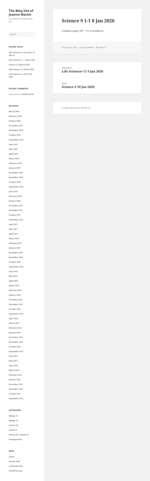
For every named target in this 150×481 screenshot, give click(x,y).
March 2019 (14, 158)
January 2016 (15, 295)
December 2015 (16, 299)
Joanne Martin (87, 47)
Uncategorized (15, 439)
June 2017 (13, 224)
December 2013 (16, 337)
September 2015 (16, 313)
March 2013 (14, 370)
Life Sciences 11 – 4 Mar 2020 (22, 60)
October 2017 (15, 215)
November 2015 (16, 304)
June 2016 (13, 271)
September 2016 (16, 266)
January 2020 (15, 121)
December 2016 (16, 252)
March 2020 (14, 111)
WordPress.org (15, 470)
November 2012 (16, 389)
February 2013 (15, 375)
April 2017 (13, 234)
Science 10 (13, 425)
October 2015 (15, 309)
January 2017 (15, 248)
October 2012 (15, 393)
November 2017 (16, 210)
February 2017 (15, 243)
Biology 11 (13, 416)
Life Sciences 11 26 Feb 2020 (21, 69)
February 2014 (15, 328)
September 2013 (16, 351)
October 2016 (15, 262)
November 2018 (16, 177)
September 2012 (16, 398)
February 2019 (15, 163)
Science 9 (13, 430)
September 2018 (16, 186)
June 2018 (13, 191)
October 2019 (15, 135)
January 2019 (15, 168)
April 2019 (13, 154)
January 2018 (15, 201)
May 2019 (13, 149)
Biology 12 (13, 420)
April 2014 (13, 318)
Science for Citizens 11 (19, 434)
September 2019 (16, 139)
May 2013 (13, 361)
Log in (11, 456)
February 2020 (15, 116)
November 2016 (16, 257)
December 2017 (16, 205)
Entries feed (14, 461)
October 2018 (15, 182)
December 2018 (16, 172)
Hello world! (28, 94)
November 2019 (16, 130)
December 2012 (16, 384)
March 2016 (14, 285)
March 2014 (14, 323)
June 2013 (13, 356)
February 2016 (15, 290)
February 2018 (15, 196)
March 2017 (14, 238)
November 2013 (16, 342)
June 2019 (13, 144)
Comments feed (16, 466)
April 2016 (13, 281)
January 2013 (15, 379)
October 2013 (15, 346)
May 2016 (13, 276)
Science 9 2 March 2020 (19, 64)
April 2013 (13, 365)
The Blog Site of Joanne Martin (21, 12)
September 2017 (16, 219)
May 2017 (13, 229)
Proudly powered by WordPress (76, 108)
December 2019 (16, 125)
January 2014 (15, 332)
